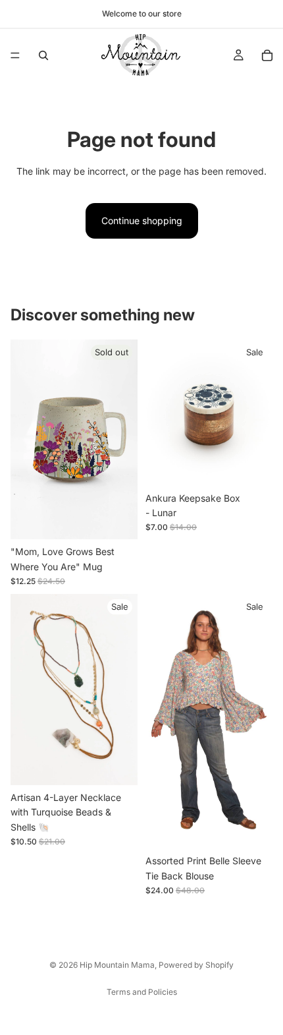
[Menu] (15, 55)
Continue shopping (141, 220)
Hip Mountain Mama (117, 965)
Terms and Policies (142, 992)
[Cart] (267, 55)
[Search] (43, 55)
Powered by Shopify (196, 965)
